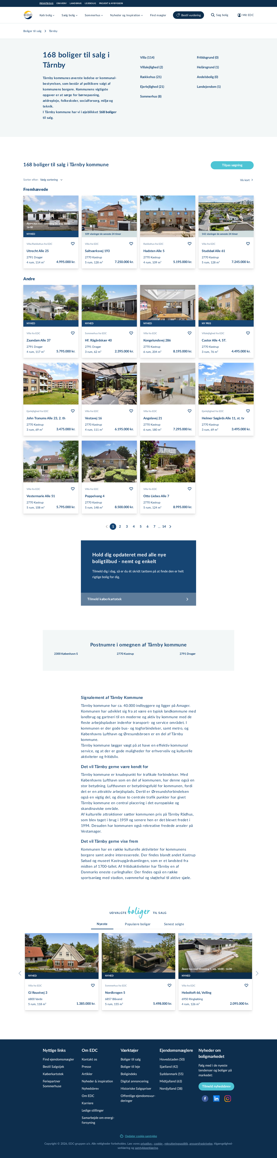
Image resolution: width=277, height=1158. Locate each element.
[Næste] (170, 526)
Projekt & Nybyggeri (111, 3)
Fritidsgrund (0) (207, 57)
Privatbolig (46, 3)
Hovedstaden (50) (172, 1059)
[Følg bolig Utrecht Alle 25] (72, 243)
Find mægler (158, 15)
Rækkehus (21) (150, 77)
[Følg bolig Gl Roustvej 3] (92, 985)
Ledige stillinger (93, 1110)
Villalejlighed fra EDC (213, 333)
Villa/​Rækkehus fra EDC (39, 243)
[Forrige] (20, 973)
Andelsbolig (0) (207, 77)
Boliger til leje (130, 1066)
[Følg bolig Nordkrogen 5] (169, 985)
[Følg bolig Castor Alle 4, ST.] (248, 333)
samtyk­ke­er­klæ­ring (146, 1147)
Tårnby (53, 31)
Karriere (87, 1103)
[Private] (28, 15)
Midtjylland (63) (171, 1081)
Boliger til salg (32, 31)
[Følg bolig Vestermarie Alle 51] (72, 488)
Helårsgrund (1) (208, 67)
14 (164, 526)
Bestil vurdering (191, 15)
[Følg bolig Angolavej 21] (189, 411)
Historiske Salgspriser (136, 1088)
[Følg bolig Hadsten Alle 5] (189, 243)
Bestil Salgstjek (53, 1066)
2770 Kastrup (125, 654)
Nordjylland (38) (171, 1088)
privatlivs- (146, 1143)
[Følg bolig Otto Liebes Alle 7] (189, 488)
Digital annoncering (134, 1081)
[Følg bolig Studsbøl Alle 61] (248, 243)
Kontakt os (89, 1059)
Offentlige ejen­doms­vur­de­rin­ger (138, 1098)
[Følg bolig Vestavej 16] (131, 411)
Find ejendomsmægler (58, 1059)
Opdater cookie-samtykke (141, 1136)
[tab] (102, 924)
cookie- (158, 1143)
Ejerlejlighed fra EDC (37, 411)
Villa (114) (147, 57)
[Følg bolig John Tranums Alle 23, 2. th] (72, 411)
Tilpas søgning (232, 165)
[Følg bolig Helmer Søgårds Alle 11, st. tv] (248, 411)
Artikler (87, 1074)
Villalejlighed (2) (151, 67)
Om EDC (88, 1096)
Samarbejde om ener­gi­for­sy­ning (98, 1120)
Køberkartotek (53, 1074)
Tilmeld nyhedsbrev (216, 1086)
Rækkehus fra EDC (153, 243)
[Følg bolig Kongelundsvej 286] (189, 333)
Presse (86, 1066)
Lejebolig (90, 3)
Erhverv (62, 3)
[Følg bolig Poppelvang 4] (131, 488)
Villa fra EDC (92, 243)
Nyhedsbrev (90, 1088)
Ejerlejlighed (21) (152, 86)
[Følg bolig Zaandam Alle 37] (72, 333)
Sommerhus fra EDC (96, 333)
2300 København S (66, 654)
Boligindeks (129, 1074)
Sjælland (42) (169, 1066)
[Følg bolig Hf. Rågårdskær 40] (131, 333)
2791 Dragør (187, 654)
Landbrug (76, 3)
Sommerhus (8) (150, 96)
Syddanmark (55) (171, 1074)
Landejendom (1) (209, 86)
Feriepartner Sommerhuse (52, 1083)
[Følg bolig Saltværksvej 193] (131, 243)
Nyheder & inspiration (97, 1081)
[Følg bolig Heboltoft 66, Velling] (246, 985)
